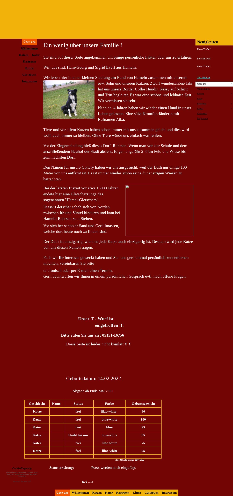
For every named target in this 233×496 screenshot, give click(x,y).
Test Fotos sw (203, 77)
